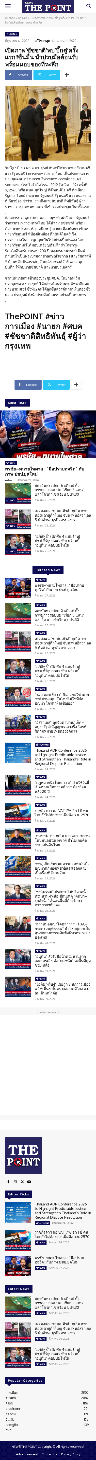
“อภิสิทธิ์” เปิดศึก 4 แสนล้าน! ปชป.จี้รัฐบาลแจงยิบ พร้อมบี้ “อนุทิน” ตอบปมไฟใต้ (57, 541)
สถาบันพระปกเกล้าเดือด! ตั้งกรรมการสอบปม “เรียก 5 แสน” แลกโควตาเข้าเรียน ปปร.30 (59, 490)
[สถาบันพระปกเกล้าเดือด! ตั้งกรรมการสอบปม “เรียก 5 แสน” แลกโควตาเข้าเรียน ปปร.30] (18, 493)
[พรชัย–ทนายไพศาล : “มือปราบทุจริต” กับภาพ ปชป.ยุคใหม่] (48, 434)
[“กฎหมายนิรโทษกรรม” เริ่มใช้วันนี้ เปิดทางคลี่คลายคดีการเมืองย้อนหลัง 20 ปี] (18, 785)
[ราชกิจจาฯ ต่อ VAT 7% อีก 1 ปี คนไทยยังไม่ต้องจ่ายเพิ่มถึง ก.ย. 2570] (18, 813)
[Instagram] (15, 1182)
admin (10, 480)
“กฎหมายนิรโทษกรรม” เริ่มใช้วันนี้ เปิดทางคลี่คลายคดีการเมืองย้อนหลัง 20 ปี (62, 787)
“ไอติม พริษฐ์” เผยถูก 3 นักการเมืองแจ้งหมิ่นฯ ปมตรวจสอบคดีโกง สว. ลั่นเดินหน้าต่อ (62, 988)
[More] (67, 75)
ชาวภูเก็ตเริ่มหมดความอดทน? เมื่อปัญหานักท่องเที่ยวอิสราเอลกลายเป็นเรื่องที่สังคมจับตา (62, 868)
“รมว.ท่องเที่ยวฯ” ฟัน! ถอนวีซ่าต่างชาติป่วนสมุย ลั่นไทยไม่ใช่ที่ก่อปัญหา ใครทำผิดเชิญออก (62, 699)
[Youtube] (29, 1182)
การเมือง (23, 18)
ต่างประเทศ (42, 744)
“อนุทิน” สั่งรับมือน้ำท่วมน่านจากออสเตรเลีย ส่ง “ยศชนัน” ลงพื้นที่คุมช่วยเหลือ (63, 961)
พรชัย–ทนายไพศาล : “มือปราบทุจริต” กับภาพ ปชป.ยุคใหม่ (44, 471)
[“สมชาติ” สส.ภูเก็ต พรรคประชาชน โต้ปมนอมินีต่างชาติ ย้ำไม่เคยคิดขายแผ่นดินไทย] (18, 838)
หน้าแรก (10, 18)
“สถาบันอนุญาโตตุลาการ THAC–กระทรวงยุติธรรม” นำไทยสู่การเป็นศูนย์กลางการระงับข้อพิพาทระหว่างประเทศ (62, 931)
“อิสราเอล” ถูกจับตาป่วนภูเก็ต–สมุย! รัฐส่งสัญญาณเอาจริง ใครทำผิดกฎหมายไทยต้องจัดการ (61, 727)
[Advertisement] (48, 1065)
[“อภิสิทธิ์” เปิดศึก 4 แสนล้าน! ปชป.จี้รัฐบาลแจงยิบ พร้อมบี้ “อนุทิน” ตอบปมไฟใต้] (18, 544)
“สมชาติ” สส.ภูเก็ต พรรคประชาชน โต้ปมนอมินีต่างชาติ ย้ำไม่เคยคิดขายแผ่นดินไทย (62, 840)
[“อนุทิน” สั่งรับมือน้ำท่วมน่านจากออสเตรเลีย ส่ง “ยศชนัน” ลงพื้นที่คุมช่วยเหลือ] (18, 959)
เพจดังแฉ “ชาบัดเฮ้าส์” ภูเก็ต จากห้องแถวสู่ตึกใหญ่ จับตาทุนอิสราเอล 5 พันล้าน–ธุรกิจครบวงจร (63, 515)
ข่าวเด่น (10, 462)
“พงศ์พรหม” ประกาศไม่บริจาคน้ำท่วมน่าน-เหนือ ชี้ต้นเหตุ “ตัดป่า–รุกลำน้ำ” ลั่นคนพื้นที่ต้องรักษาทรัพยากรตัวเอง (61, 898)
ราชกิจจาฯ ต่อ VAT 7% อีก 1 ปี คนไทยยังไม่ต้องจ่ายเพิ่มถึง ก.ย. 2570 (62, 812)
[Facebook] (8, 1182)
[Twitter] (22, 1182)
